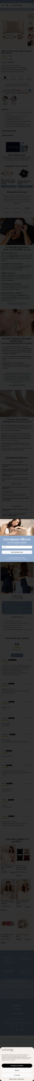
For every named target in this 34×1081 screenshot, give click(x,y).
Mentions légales (21, 1079)
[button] (31, 521)
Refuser (17, 1070)
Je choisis (17, 1075)
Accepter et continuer (17, 1065)
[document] (17, 540)
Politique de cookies (13, 1079)
